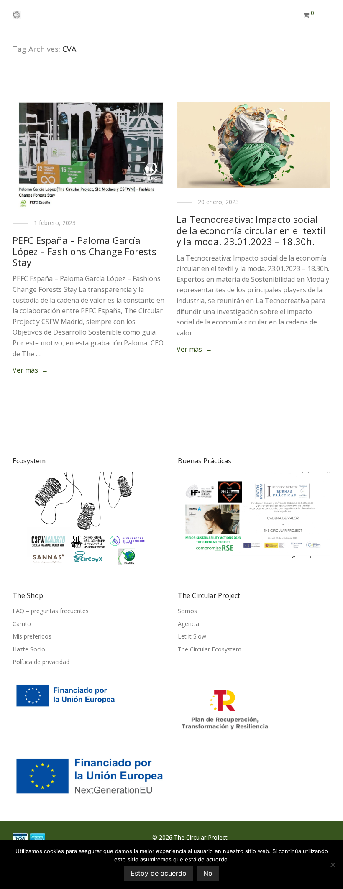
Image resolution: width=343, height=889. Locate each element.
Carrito (22, 624)
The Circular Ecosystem (209, 649)
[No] (332, 865)
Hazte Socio (29, 649)
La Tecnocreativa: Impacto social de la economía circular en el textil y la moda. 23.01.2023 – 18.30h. (251, 230)
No (207, 873)
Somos (187, 611)
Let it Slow (192, 636)
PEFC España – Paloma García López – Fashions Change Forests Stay (84, 251)
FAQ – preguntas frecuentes (51, 611)
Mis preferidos (32, 636)
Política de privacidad (41, 662)
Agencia (188, 624)
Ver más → (30, 370)
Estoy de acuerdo (159, 873)
